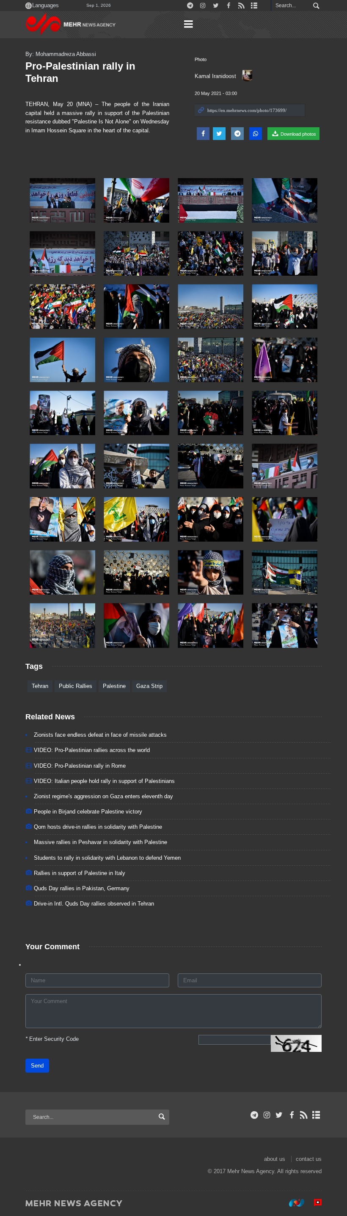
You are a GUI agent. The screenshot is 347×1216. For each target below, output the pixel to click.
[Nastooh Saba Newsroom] (292, 1203)
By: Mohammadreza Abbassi (60, 54)
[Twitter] (279, 1115)
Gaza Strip (149, 686)
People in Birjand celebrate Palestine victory (88, 811)
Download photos (297, 134)
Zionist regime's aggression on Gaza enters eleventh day (103, 796)
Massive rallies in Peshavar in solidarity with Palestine (100, 842)
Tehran (40, 686)
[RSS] (304, 1115)
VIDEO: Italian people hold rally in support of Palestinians (104, 781)
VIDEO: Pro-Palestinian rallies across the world (92, 750)
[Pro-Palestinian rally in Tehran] (62, 200)
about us (274, 1159)
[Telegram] (254, 1115)
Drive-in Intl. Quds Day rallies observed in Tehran (94, 903)
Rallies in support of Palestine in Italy (79, 873)
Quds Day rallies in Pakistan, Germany (81, 888)
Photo (201, 59)
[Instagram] (267, 1115)
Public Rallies (75, 686)
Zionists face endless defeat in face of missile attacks (100, 735)
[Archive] (316, 1115)
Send (37, 1065)
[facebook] (291, 1115)
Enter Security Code (52, 1039)
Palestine (114, 686)
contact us (309, 1159)
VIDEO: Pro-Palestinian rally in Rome (80, 766)
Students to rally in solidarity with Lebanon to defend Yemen (107, 858)
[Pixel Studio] (314, 1203)
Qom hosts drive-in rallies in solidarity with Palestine (98, 827)
